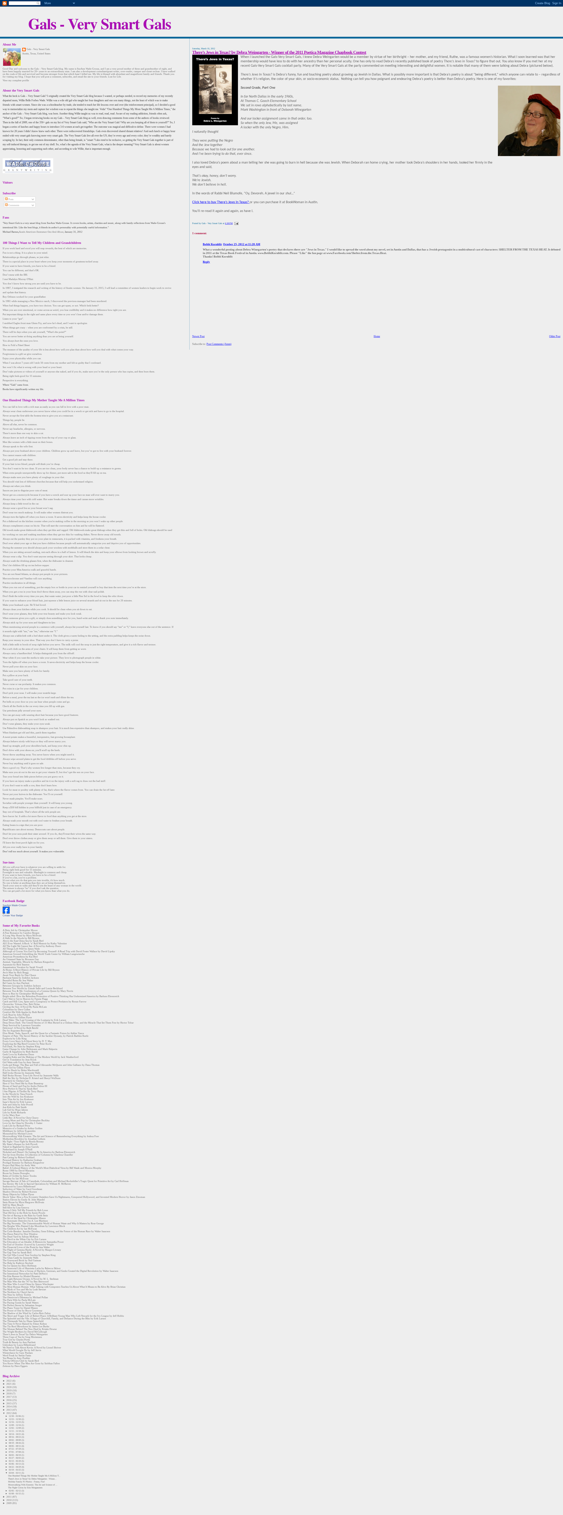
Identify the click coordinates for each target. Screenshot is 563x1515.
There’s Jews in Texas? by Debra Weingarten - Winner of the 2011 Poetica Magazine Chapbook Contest (279, 52)
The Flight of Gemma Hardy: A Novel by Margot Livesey (32, 1249)
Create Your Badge (13, 915)
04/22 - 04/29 (15, 1467)
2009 (9, 1503)
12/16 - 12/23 (15, 1422)
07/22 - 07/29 (15, 1449)
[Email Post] (235, 223)
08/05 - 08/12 (15, 1446)
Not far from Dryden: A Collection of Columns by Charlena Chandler (38, 1154)
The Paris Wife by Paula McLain (19, 1300)
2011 (9, 1496)
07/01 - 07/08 (15, 1452)
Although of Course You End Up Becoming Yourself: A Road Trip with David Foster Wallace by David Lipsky (59, 951)
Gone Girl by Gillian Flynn (16, 1067)
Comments (13, 205)
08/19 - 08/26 (15, 1443)
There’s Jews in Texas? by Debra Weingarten (25, 1334)
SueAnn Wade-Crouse (15, 905)
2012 (9, 1413)
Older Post (554, 336)
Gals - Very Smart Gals (99, 23)
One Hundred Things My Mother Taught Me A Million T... (34, 1476)
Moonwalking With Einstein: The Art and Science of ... (32, 1485)
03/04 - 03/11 (15, 1473)
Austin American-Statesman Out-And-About (41, 232)
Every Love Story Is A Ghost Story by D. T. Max (27, 1041)
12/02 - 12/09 (15, 1428)
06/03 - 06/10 (15, 1455)
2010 (9, 1500)
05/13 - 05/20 (15, 1461)
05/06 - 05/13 (15, 1464)
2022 (9, 1380)
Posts (10, 199)
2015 (9, 1403)
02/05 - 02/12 (15, 1490)
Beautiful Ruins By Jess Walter (18, 980)
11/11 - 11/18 (15, 1431)
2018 (9, 1393)
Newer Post (198, 336)
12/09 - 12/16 (15, 1425)
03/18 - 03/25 (15, 1470)
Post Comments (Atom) (219, 344)
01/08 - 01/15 (15, 1493)
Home (377, 336)
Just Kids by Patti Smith (15, 1107)
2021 (9, 1383)
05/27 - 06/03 (15, 1458)
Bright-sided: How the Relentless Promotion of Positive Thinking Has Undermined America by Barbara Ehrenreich (61, 996)
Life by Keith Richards (14, 1112)
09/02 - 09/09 (15, 1440)
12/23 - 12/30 (15, 1419)
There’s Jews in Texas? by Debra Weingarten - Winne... (32, 1479)
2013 (9, 1409)
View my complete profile (16, 80)
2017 (9, 1396)
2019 (9, 1390)
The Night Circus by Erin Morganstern (25, 1487)
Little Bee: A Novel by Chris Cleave (20, 1117)
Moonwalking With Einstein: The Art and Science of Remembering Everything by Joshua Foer (51, 1136)
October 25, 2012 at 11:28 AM (241, 244)
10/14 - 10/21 (15, 1434)
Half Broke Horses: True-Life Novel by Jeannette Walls (30, 1075)
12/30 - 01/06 (15, 1416)
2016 (9, 1400)
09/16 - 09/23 (15, 1437)
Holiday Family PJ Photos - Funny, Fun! (26, 1481)
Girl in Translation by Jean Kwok (20, 1059)
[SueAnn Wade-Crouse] (6, 912)
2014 (9, 1406)
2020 (9, 1387)
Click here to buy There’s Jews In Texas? (221, 202)
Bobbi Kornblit (212, 244)
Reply (206, 261)
